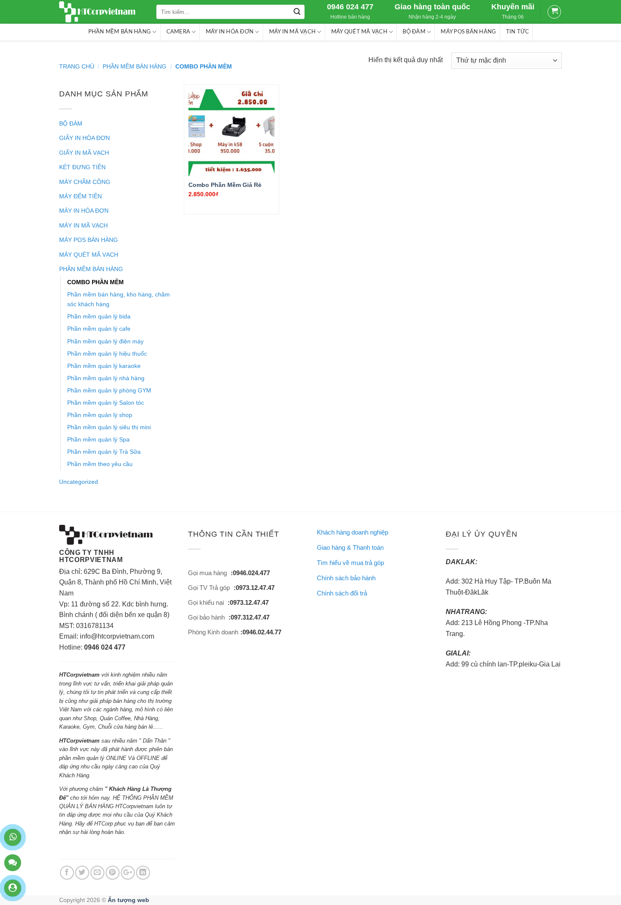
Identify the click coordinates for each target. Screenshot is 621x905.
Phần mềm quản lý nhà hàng (105, 378)
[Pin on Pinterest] (113, 873)
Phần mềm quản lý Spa (98, 439)
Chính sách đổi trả (342, 593)
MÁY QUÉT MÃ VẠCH (359, 32)
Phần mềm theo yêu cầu (100, 464)
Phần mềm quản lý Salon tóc (105, 402)
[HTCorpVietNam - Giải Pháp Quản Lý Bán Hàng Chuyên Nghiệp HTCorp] (101, 11)
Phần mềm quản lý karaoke (104, 365)
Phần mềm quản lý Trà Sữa (104, 451)
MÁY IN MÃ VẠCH (292, 32)
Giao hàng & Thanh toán (350, 547)
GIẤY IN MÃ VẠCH (84, 152)
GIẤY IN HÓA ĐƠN (84, 137)
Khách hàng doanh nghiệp (352, 532)
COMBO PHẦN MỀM (95, 282)
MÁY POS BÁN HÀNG (468, 32)
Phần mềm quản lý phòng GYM (109, 390)
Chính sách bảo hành (346, 577)
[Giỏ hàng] (554, 12)
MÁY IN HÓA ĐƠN (230, 32)
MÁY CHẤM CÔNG (84, 181)
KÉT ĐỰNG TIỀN (82, 167)
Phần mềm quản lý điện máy (105, 341)
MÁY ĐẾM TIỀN (80, 196)
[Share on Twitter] (82, 873)
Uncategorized (78, 481)
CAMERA (178, 32)
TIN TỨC (517, 32)
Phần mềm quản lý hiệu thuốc (107, 353)
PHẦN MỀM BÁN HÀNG (119, 32)
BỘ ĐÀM (414, 32)
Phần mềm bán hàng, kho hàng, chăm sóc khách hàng (118, 299)
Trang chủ (76, 66)
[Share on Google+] (128, 873)
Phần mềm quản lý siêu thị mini (109, 427)
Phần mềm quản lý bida (99, 316)
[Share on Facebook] (67, 873)
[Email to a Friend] (97, 873)
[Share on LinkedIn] (143, 873)
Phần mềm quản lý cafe (99, 328)
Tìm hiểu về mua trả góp (350, 562)
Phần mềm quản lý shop (99, 414)
